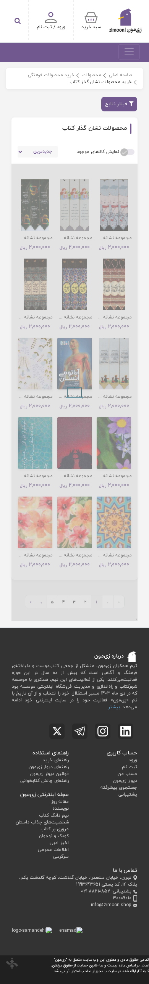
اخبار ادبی (59, 843)
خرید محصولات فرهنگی (51, 75)
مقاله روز (60, 801)
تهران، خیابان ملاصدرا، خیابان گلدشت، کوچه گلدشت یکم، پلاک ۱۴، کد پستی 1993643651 (78, 880)
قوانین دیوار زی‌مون (49, 774)
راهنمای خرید (56, 760)
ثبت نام (129, 767)
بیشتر (114, 707)
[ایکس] (56, 731)
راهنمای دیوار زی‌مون (49, 767)
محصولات (91, 75)
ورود (133, 760)
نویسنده (60, 808)
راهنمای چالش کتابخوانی (44, 781)
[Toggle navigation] (129, 51)
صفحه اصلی (120, 75)
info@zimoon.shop (111, 905)
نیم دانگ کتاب (54, 815)
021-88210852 (95, 891)
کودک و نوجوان (54, 836)
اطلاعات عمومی (53, 850)
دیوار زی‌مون (125, 781)
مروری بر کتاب (54, 829)
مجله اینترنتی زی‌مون (44, 794)
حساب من (127, 774)
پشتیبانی (127, 794)
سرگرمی (61, 856)
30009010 (122, 898)
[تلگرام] (79, 731)
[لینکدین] (125, 731)
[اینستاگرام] (102, 731)
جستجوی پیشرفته (118, 787)
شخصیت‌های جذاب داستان (42, 822)
